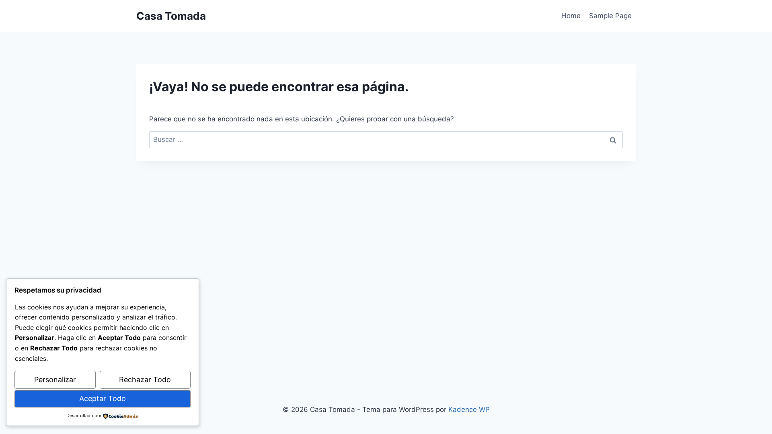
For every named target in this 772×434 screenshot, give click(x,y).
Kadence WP (469, 409)
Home (571, 16)
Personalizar (55, 379)
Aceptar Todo (102, 398)
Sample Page (610, 16)
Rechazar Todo (145, 379)
